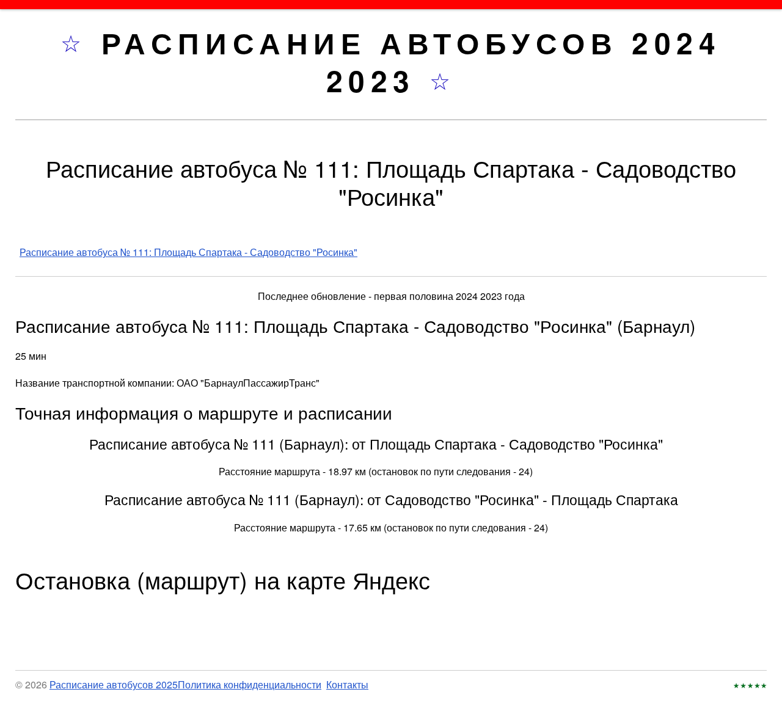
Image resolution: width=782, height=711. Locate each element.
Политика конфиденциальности (249, 684)
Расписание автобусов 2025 (113, 684)
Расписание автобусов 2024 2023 (411, 61)
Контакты (347, 684)
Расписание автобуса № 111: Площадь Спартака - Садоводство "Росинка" (188, 252)
